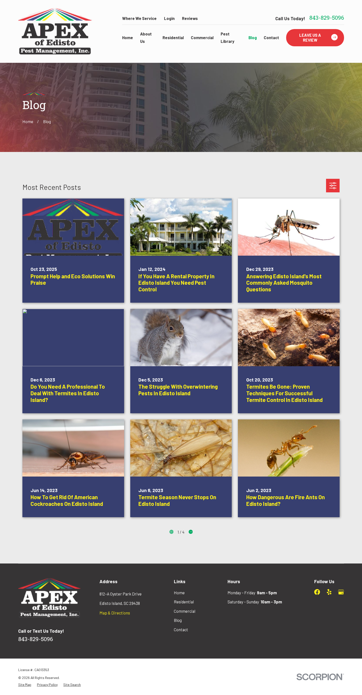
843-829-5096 (326, 18)
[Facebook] (317, 592)
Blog (178, 620)
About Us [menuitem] (146, 37)
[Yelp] (329, 592)
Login (169, 18)
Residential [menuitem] (173, 37)
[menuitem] (24, 685)
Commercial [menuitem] (202, 37)
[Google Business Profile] (341, 592)
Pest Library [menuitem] (227, 37)
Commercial (184, 611)
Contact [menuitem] (271, 37)
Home (179, 592)
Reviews (190, 18)
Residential (184, 601)
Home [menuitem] (127, 37)
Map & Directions (114, 612)
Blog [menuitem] (252, 37)
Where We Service (139, 18)
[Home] (55, 31)
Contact (181, 629)
